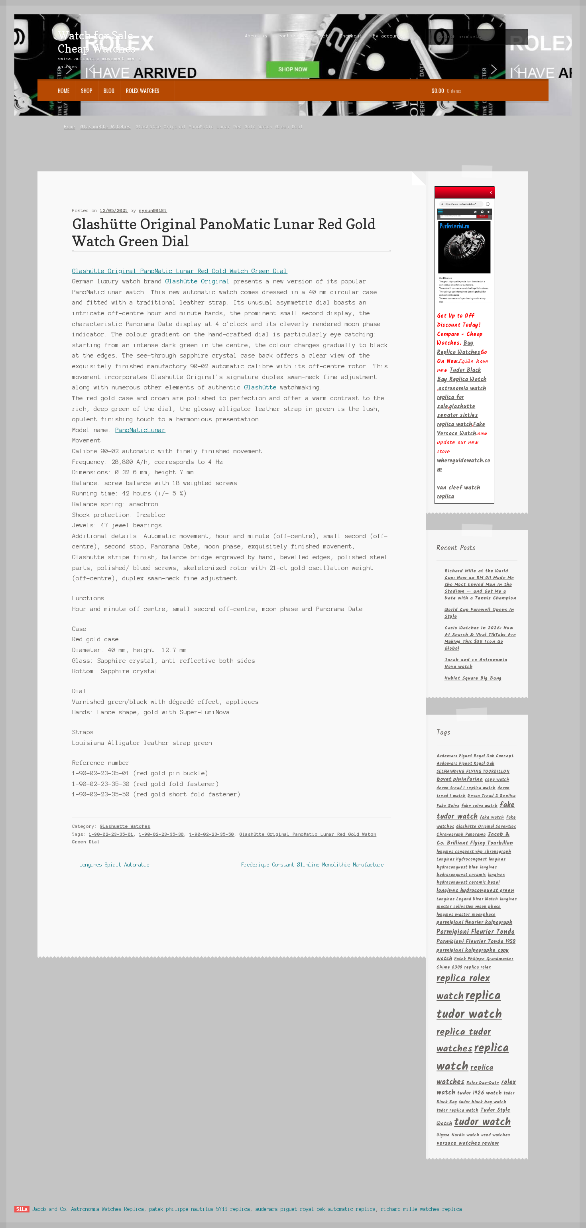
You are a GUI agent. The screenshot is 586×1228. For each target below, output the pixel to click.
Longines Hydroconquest (462, 859)
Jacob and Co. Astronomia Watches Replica (88, 1209)
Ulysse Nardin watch (458, 1135)
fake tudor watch (476, 811)
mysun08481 (153, 210)
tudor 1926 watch (479, 1093)
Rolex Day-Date (482, 1083)
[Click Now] (464, 251)
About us (256, 35)
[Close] (491, 190)
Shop (86, 90)
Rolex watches (142, 90)
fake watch (492, 817)
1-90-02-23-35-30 (161, 834)
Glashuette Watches (106, 126)
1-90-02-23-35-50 (211, 834)
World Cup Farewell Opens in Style (479, 613)
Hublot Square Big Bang (472, 678)
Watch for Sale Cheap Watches (97, 42)
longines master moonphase (466, 915)
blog (109, 90)
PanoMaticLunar (140, 430)
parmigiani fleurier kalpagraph (474, 922)
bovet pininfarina (460, 779)
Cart (323, 35)
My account (387, 35)
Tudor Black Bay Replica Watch (461, 375)
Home (63, 90)
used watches (495, 1135)
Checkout (351, 35)
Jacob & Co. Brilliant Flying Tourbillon (475, 838)
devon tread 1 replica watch (466, 788)
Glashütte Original (197, 281)
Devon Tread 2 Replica (491, 796)
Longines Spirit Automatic (114, 865)
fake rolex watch (479, 806)
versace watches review (468, 1143)
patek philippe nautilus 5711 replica (199, 1209)
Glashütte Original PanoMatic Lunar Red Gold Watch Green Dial (179, 271)
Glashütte (260, 387)
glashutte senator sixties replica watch (457, 415)
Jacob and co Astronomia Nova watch (475, 663)
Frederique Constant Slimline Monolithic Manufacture (313, 865)
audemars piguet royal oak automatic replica (316, 1209)
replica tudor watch (469, 1005)
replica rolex (477, 967)
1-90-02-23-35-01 (111, 834)
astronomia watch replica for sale (461, 397)
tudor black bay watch (482, 1102)
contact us (293, 35)
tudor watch (482, 1122)
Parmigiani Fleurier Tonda (476, 932)
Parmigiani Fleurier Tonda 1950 (476, 941)
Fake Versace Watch (461, 429)
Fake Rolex (448, 806)
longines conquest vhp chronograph (474, 852)
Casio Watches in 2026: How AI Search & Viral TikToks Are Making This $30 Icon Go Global (480, 638)
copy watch (497, 779)
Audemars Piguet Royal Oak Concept (475, 756)
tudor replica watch (457, 1110)
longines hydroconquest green (475, 890)
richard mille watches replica (421, 1209)
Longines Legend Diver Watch (467, 899)
